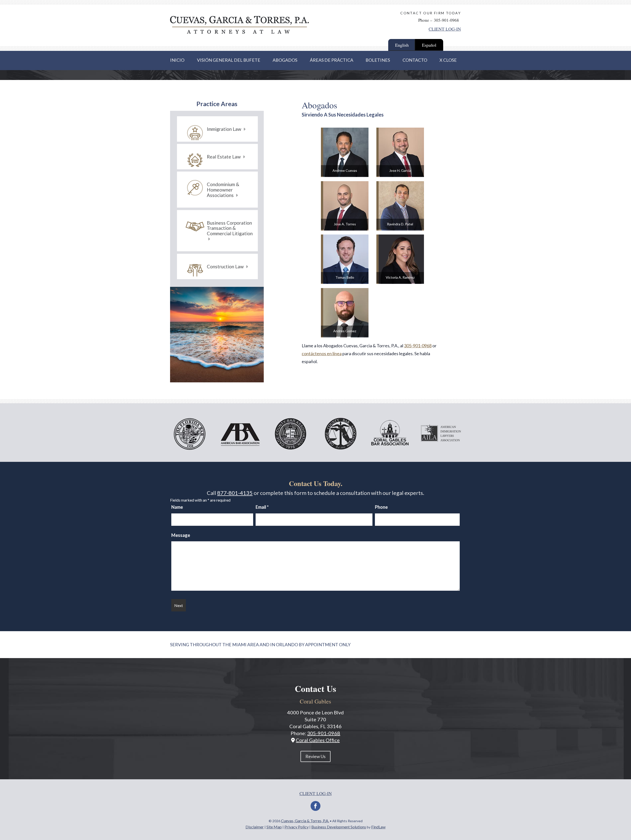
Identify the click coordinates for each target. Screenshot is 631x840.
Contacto (415, 60)
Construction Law (226, 266)
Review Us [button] (315, 756)
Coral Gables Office (318, 740)
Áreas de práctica (331, 60)
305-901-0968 (446, 20)
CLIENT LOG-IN (445, 29)
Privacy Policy (296, 826)
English (402, 45)
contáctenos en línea (322, 353)
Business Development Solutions (338, 826)
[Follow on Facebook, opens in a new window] (315, 806)
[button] (625, 804)
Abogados (285, 60)
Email (262, 507)
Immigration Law (224, 129)
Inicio (177, 60)
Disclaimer (254, 826)
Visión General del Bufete (228, 60)
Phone (381, 507)
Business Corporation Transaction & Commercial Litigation (230, 228)
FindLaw (378, 826)
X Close (448, 60)
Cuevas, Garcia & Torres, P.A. (305, 820)
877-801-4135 (235, 492)
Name (177, 507)
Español (429, 45)
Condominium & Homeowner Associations (223, 189)
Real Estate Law (224, 156)
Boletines (378, 60)
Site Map (274, 826)
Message (180, 535)
